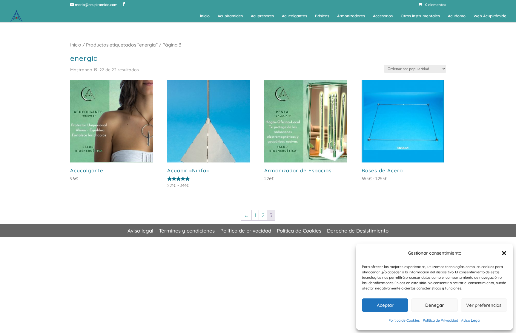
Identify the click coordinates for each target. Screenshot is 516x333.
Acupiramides (230, 16)
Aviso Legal (470, 320)
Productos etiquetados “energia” (122, 45)
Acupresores (262, 16)
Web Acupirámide (490, 16)
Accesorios (383, 16)
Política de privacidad (245, 230)
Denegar (434, 305)
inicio (205, 16)
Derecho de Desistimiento (357, 230)
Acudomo (457, 16)
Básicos (322, 16)
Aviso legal (140, 230)
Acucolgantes (294, 16)
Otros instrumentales (420, 16)
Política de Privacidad (440, 320)
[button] (504, 253)
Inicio (75, 45)
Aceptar (385, 305)
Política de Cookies (404, 320)
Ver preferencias (483, 305)
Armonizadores (351, 16)
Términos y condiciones (187, 230)
